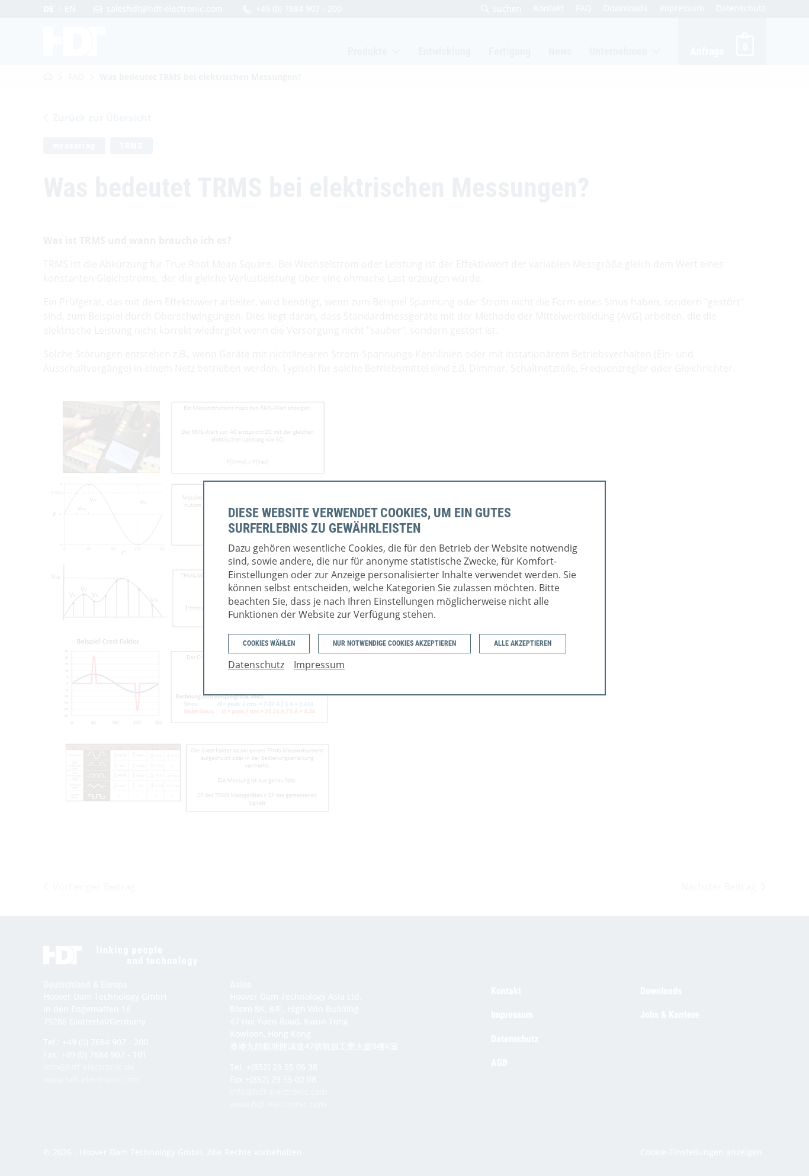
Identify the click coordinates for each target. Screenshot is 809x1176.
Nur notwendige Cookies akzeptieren (394, 643)
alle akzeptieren (522, 643)
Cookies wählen (269, 643)
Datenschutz (256, 664)
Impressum (319, 664)
